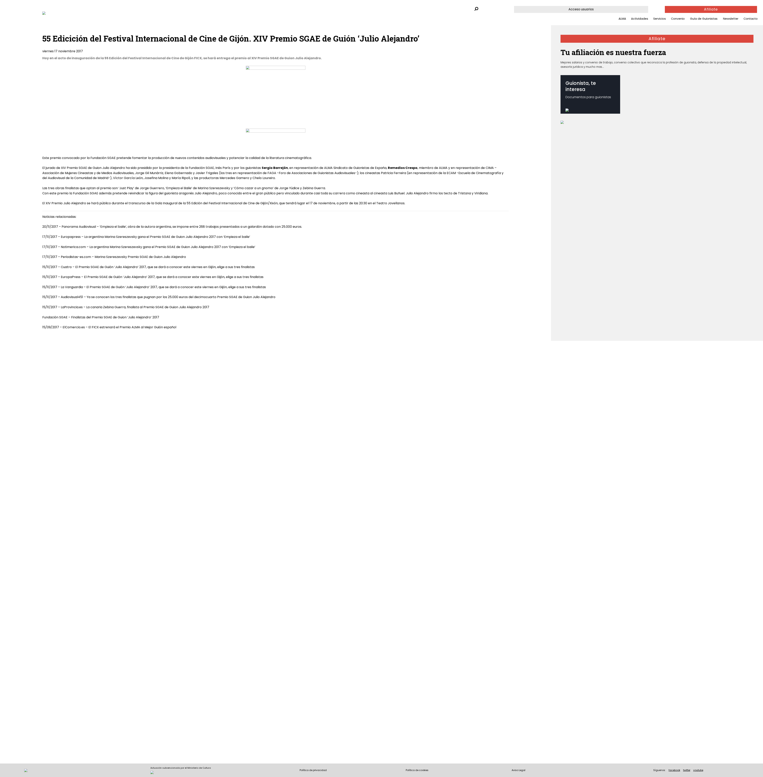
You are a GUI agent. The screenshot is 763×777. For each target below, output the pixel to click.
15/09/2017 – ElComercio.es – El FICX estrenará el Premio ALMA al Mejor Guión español (109, 327)
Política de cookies (417, 770)
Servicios (659, 19)
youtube (698, 770)
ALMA (622, 19)
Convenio (678, 19)
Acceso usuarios (581, 9)
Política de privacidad (313, 770)
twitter (686, 770)
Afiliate (711, 9)
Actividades (639, 19)
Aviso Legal (518, 770)
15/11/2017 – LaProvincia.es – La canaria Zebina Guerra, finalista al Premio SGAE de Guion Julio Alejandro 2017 (125, 307)
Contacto (751, 19)
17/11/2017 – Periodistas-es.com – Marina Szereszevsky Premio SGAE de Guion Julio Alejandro (114, 257)
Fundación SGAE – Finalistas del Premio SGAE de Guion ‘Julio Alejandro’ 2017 (100, 317)
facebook (674, 770)
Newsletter (730, 19)
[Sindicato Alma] (88, 13)
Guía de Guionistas (703, 19)
